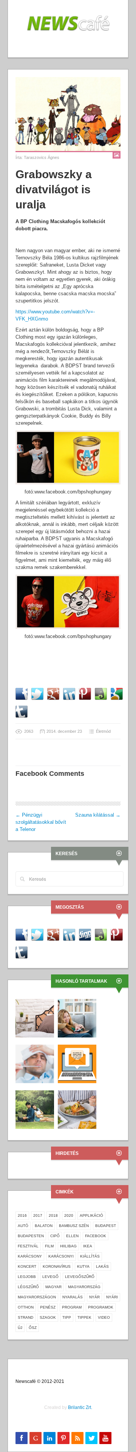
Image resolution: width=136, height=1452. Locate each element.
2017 (37, 1215)
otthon (26, 1307)
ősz (33, 1328)
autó (23, 1226)
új (20, 1328)
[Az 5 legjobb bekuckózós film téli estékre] (77, 1017)
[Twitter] (91, 1438)
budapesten (31, 1236)
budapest (105, 1226)
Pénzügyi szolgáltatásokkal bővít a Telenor (40, 822)
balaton (44, 1226)
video (104, 1317)
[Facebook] (21, 1438)
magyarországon (37, 1297)
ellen (72, 1236)
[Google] (35, 1438)
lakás (102, 1266)
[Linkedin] (49, 1438)
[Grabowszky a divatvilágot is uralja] (68, 114)
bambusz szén (74, 1226)
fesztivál (28, 1246)
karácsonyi (61, 1256)
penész (48, 1307)
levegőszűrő (79, 1277)
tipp (66, 1317)
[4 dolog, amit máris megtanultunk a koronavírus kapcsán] (34, 1109)
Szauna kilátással (98, 815)
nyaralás (72, 1297)
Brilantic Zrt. (80, 1407)
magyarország (84, 1287)
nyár (94, 1297)
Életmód (103, 731)
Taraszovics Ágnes (41, 157)
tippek (84, 1317)
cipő (55, 1236)
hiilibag (68, 1246)
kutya (83, 1266)
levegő (50, 1277)
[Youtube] (105, 1438)
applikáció (91, 1215)
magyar (53, 1287)
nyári (112, 1297)
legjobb (27, 1277)
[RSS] (77, 1438)
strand (25, 1317)
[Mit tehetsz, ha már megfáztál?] (34, 1063)
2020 (68, 1215)
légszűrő (28, 1287)
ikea (87, 1246)
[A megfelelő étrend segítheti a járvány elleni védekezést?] (77, 1109)
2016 (22, 1215)
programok (100, 1307)
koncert (27, 1266)
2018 (53, 1215)
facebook (95, 1236)
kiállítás (90, 1256)
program (72, 1307)
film (49, 1246)
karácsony (30, 1256)
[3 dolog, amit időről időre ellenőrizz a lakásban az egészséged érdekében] (34, 1017)
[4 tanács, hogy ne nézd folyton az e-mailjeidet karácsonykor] (77, 1063)
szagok (48, 1317)
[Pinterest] (63, 1438)
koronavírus (57, 1266)
